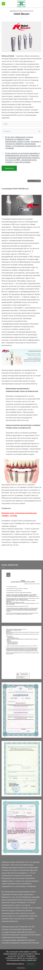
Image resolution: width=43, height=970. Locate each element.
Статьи (25, 11)
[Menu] (3, 3)
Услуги (30, 11)
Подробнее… (21, 968)
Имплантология (16, 11)
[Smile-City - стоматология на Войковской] (21, 3)
